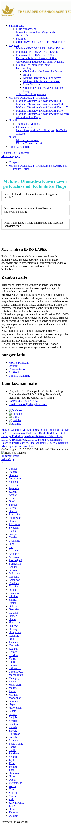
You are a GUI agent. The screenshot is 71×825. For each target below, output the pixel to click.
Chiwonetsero (24, 127)
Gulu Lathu (22, 35)
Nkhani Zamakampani (29, 143)
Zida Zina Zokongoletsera (31, 94)
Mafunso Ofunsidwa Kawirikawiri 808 (38, 100)
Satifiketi (21, 38)
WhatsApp (7, 459)
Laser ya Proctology (12, 442)
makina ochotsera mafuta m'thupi (43, 436)
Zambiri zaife (16, 25)
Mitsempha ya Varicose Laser (18, 446)
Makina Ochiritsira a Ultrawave (41, 81)
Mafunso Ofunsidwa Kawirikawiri (28, 97)
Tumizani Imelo (10, 455)
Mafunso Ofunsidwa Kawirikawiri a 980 (39, 104)
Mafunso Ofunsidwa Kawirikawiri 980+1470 (42, 107)
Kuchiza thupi (24, 68)
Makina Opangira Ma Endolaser (19, 429)
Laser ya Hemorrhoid (13, 439)
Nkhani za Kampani (27, 140)
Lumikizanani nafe (19, 146)
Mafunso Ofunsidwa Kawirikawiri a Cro (39, 110)
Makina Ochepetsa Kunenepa (33, 64)
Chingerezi (22, 152)
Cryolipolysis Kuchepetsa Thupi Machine (40, 61)
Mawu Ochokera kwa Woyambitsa (36, 32)
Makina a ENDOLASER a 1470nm (37, 51)
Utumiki (13, 120)
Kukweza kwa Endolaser (23, 433)
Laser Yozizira (31, 84)
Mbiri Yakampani (26, 28)
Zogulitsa (14, 45)
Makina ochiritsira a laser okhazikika (47, 442)
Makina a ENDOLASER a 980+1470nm (40, 48)
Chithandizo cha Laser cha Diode (42, 71)
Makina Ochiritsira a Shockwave (42, 77)
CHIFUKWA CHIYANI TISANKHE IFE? (41, 41)
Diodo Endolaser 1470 (52, 433)
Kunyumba (15, 162)
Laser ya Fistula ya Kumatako (44, 439)
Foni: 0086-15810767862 (23, 400)
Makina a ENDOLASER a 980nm (36, 55)
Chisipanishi (8, 152)
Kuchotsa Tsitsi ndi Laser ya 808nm (36, 58)
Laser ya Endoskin (12, 436)
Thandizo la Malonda (28, 123)
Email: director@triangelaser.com (28, 404)
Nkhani (13, 136)
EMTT (27, 74)
